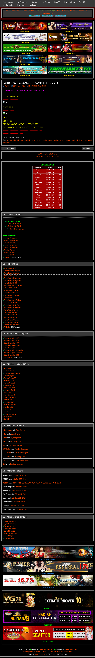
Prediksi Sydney (10, 243)
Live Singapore (22, 2)
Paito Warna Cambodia (12, 307)
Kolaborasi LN (9, 407)
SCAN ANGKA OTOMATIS (47, 154)
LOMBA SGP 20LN (14, 224)
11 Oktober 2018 (19, 86)
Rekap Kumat (9, 385)
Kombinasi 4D (9, 402)
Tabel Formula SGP (11, 268)
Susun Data (8, 417)
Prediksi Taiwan (9, 250)
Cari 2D (6, 419)
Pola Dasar (8, 393)
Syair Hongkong (9, 524)
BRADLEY (6, 449)
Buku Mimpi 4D (9, 538)
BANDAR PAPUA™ (47, 649)
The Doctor (7, 453)
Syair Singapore (9, 521)
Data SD (57, 2)
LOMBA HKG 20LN (14, 226)
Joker (5, 434)
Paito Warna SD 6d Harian (13, 300)
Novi (4, 464)
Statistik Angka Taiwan (12, 348)
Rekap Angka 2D (10, 376)
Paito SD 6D (8, 298)
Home (7, 11)
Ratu (4, 445)
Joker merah (7, 430)
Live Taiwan (33, 5)
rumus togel (38, 140)
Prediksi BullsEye (10, 245)
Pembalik (7, 412)
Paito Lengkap (8, 2)
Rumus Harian (9, 371)
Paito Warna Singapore (12, 271)
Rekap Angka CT (10, 383)
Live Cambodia (8, 5)
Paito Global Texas (11, 322)
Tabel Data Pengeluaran (66, 11)
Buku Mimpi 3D (9, 536)
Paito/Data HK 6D (10, 283)
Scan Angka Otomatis (12, 373)
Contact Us (68, 652)
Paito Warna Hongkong (12, 278)
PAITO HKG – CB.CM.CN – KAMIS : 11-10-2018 (30, 83)
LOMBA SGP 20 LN (20, 479)
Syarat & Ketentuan (55, 652)
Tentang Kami (28, 652)
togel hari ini (75, 140)
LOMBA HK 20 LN (19, 475)
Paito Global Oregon (11, 320)
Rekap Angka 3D (10, 378)
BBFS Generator (10, 397)
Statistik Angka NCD (11, 355)
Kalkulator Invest (10, 414)
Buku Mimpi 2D (9, 531)
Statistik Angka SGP (11, 338)
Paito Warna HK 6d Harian (13, 285)
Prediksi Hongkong (11, 240)
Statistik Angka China (12, 345)
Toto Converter (9, 388)
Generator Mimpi (10, 529)
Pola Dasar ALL (9, 395)
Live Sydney (46, 2)
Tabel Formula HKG (11, 276)
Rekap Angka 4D (10, 380)
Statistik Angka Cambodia (13, 350)
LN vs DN (7, 409)
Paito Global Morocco (12, 325)
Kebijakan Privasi (40, 652)
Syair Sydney (21, 430)
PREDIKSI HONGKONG (37, 86)
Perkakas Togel (47, 13)
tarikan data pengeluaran (52, 140)
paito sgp (20, 140)
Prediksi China (9, 252)
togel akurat (66, 140)
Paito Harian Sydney (11, 295)
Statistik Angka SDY (11, 343)
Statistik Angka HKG (11, 340)
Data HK (82, 2)
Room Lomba (16, 11)
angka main (11, 140)
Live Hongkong (69, 2)
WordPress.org (40, 654)
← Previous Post (8, 148)
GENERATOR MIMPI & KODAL (47, 156)
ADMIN (7, 86)
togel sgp (84, 140)
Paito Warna (8, 368)
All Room (7, 257)
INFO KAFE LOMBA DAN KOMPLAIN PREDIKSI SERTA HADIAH (37, 483)
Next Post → (88, 148)
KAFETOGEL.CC (71, 649)
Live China (20, 5)
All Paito (7, 327)
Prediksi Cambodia (11, 248)
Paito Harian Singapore (12, 273)
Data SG (34, 2)
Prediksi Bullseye (16, 445)
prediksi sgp (28, 140)
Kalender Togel (9, 390)
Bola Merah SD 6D (10, 302)
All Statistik (8, 357)
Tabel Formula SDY (11, 290)
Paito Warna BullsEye (12, 305)
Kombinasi (8, 400)
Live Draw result (83, 11)
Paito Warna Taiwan (11, 310)
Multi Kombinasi (10, 405)
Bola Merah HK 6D (10, 288)
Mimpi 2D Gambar (10, 533)
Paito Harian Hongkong (12, 281)
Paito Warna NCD (10, 315)
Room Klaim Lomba (17, 229)
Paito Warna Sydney (11, 293)
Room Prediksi (28, 11)
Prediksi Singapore (11, 238)
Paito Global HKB (10, 317)
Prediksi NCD (9, 255)
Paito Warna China (10, 312)
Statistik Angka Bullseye (13, 353)
